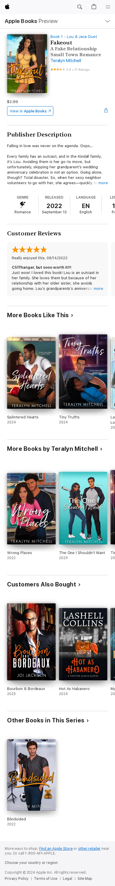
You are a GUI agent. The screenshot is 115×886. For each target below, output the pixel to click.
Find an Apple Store (56, 849)
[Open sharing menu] (106, 111)
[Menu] (108, 7)
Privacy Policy (17, 879)
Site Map (85, 879)
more (103, 183)
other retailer (89, 849)
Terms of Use (46, 879)
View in (28, 111)
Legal (67, 879)
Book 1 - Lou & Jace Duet (73, 36)
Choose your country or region (31, 863)
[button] (80, 7)
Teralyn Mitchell (65, 60)
